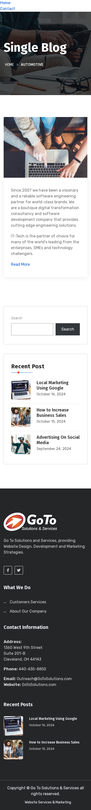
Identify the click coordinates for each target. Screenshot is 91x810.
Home (5, 2)
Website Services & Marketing (48, 802)
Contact (7, 8)
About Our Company (28, 611)
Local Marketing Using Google (52, 385)
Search (16, 318)
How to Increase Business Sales (53, 412)
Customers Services (28, 602)
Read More (20, 264)
